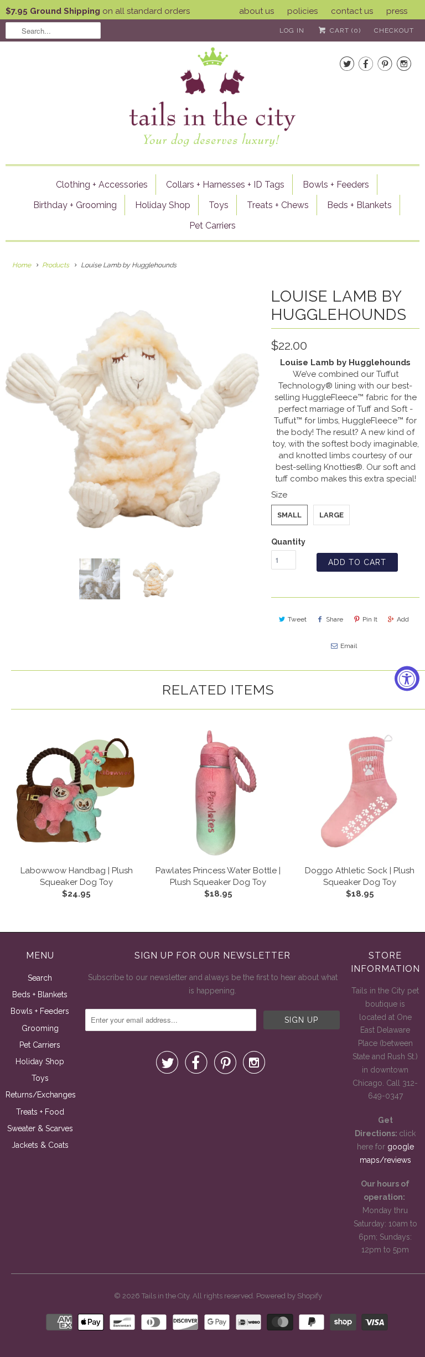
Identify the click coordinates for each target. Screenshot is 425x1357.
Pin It (369, 619)
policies (302, 11)
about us (256, 11)
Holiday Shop (162, 205)
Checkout (394, 30)
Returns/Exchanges (41, 1094)
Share (334, 619)
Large (331, 515)
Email (348, 646)
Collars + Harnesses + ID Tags (225, 184)
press (396, 11)
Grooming (40, 1028)
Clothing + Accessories (102, 184)
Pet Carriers (212, 225)
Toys (219, 205)
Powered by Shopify (289, 1296)
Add (403, 619)
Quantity (288, 541)
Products (55, 265)
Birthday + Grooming (75, 205)
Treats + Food (40, 1111)
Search (40, 977)
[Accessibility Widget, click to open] (407, 678)
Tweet (297, 619)
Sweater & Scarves (40, 1128)
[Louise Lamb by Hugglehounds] (133, 414)
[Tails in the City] (212, 96)
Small (289, 515)
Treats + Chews (278, 205)
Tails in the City (165, 1296)
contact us (352, 11)
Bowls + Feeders (336, 184)
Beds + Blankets (359, 205)
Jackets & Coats (40, 1145)
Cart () (344, 30)
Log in (291, 30)
